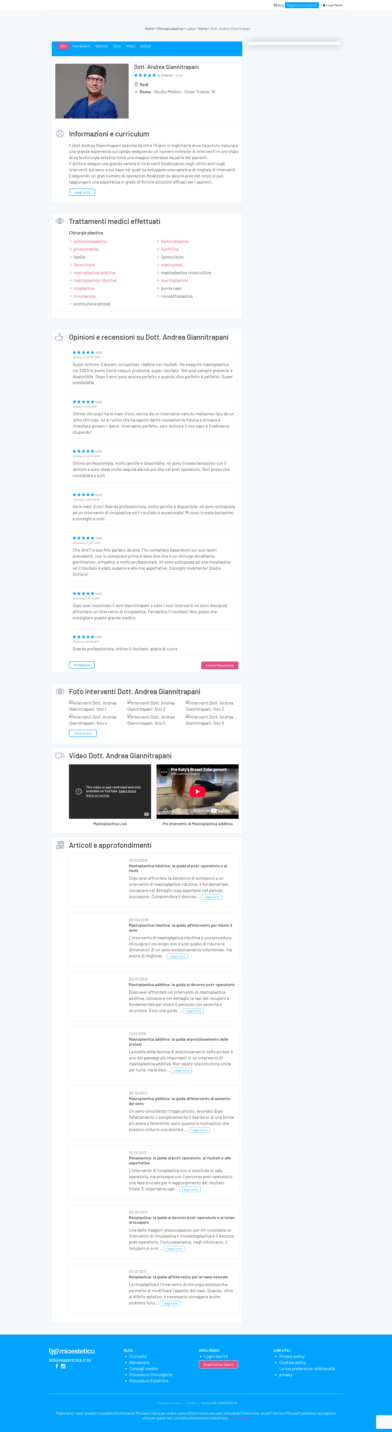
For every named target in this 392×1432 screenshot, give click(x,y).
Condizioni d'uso (168, 1403)
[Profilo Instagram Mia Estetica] (63, 1367)
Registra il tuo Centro (302, 5)
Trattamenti (81, 46)
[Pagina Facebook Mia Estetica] (57, 1367)
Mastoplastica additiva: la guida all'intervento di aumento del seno (179, 1101)
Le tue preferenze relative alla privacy (307, 1371)
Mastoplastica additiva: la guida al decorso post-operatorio (182, 984)
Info (63, 46)
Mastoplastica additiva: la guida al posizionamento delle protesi (178, 1042)
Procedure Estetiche (149, 1380)
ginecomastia (86, 249)
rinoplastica (84, 296)
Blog (280, 5)
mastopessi (171, 264)
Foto (117, 46)
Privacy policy (292, 1356)
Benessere (139, 1362)
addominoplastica (90, 241)
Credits (191, 1403)
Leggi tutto (82, 192)
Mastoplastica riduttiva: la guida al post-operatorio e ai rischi (178, 868)
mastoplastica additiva (94, 272)
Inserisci (220, 665)
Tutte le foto (83, 733)
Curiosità (138, 1356)
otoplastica (84, 288)
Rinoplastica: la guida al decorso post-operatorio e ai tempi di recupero (182, 1220)
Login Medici (334, 5)
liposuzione (84, 264)
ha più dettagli (239, 1418)
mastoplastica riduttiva (95, 280)
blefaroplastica (175, 241)
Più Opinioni (82, 665)
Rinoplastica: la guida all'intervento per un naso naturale (178, 1276)
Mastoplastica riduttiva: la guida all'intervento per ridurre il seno (180, 928)
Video (130, 46)
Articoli (145, 46)
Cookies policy (292, 1362)
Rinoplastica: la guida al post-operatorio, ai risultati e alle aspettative (180, 1160)
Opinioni (102, 46)
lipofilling (170, 249)
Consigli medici (144, 1368)
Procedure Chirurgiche (151, 1374)
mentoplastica (174, 280)
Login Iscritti (216, 1356)
